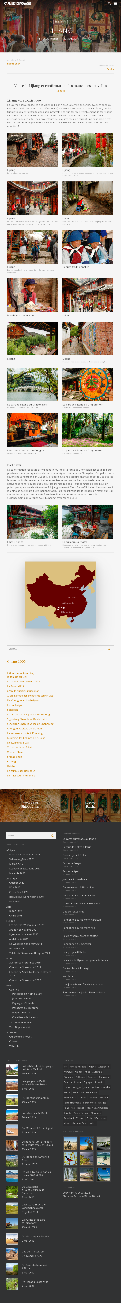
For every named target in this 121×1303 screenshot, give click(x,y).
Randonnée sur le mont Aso (79, 927)
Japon (87, 1087)
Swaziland (69, 1118)
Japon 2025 (15, 910)
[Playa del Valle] (87, 1174)
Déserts (68, 1082)
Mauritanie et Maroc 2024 (24, 854)
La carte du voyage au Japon (79, 839)
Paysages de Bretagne (25, 1007)
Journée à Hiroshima (75, 879)
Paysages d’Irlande (23, 1003)
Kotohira (68, 976)
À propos (11, 1032)
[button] (115, 3)
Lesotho (105, 1087)
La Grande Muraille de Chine (24, 681)
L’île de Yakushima (73, 911)
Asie (8, 906)
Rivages (102, 1102)
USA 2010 (14, 887)
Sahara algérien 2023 (21, 859)
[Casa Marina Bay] (87, 1158)
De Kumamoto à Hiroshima (78, 887)
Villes (66, 1123)
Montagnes (92, 1092)
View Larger (33, 147)
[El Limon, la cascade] (71, 1174)
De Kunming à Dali (18, 742)
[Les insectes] (104, 1143)
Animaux (68, 1071)
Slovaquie (96, 1113)
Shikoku (68, 1113)
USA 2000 (14, 901)
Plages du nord (21, 1012)
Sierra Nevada (81, 1113)
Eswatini (99, 1082)
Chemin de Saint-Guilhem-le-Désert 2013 (30, 973)
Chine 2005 (60, 22)
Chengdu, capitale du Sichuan (24, 728)
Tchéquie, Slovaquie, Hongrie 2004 (29, 953)
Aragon (78, 1071)
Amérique (12, 878)
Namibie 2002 (17, 873)
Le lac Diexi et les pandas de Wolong (28, 714)
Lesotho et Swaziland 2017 (25, 868)
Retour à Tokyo (72, 863)
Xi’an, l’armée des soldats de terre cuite (30, 695)
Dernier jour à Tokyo (75, 855)
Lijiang (11, 761)
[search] (109, 3)
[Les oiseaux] (71, 1158)
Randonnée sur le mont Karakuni (82, 919)
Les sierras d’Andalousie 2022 (26, 925)
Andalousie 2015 (19, 939)
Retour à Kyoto (71, 871)
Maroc (67, 1092)
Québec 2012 (16, 882)
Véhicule (14, 1046)
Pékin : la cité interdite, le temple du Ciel (20, 675)
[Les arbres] (87, 1143)
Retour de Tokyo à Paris (77, 847)
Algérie (92, 1066)
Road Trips (69, 1107)
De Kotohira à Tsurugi (76, 968)
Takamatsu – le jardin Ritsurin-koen (84, 992)
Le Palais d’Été (15, 686)
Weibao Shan (15, 752)
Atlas (87, 1071)
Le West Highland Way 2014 (25, 943)
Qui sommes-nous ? (20, 1036)
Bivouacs (68, 1077)
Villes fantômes (79, 1123)
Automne (97, 1071)
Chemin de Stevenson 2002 (25, 980)
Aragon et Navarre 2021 (23, 929)
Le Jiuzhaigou (15, 705)
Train (89, 1118)
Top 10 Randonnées (21, 1022)
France (10, 958)
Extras (10, 985)
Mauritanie (78, 1092)
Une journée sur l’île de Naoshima (83, 984)
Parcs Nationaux (72, 1102)
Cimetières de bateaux (25, 1017)
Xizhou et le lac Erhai (19, 747)
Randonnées (89, 1102)
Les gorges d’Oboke (74, 952)
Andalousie (103, 1066)
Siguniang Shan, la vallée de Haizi (26, 719)
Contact (13, 1041)
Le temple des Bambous (21, 770)
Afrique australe (78, 1066)
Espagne (88, 1082)
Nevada (104, 1097)
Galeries (14, 989)
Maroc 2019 (16, 863)
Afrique (10, 850)
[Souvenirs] (71, 1143)
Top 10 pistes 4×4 (19, 1027)
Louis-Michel (50, 38)
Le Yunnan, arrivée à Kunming (25, 733)
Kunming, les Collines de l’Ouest (26, 738)
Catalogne (104, 1077)
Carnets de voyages (17, 3)
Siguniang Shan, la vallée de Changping (30, 723)
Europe (10, 920)
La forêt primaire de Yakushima (81, 903)
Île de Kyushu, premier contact (80, 935)
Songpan (12, 709)
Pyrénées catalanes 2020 (23, 934)
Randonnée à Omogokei (77, 944)
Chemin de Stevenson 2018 (25, 967)
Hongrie (77, 1087)
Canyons (92, 1077)
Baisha (110, 69)
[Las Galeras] (104, 1158)
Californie (80, 1077)
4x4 (65, 1066)
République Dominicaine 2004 (26, 896)
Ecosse (77, 1082)
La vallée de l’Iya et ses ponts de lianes (85, 960)
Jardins (95, 1087)
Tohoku (80, 1118)
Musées (82, 1097)
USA (96, 1118)
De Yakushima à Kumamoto (79, 895)
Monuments (70, 1097)
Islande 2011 (16, 948)
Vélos (93, 1123)
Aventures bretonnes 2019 (25, 962)
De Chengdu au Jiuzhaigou (23, 700)
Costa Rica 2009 (18, 892)
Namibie (93, 1097)
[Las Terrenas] (104, 1174)
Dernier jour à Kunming (21, 775)
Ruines (80, 1107)
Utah (103, 1118)
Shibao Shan (14, 756)
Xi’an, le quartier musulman (23, 691)
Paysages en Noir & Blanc (27, 993)
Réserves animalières (97, 1107)
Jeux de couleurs (22, 998)
